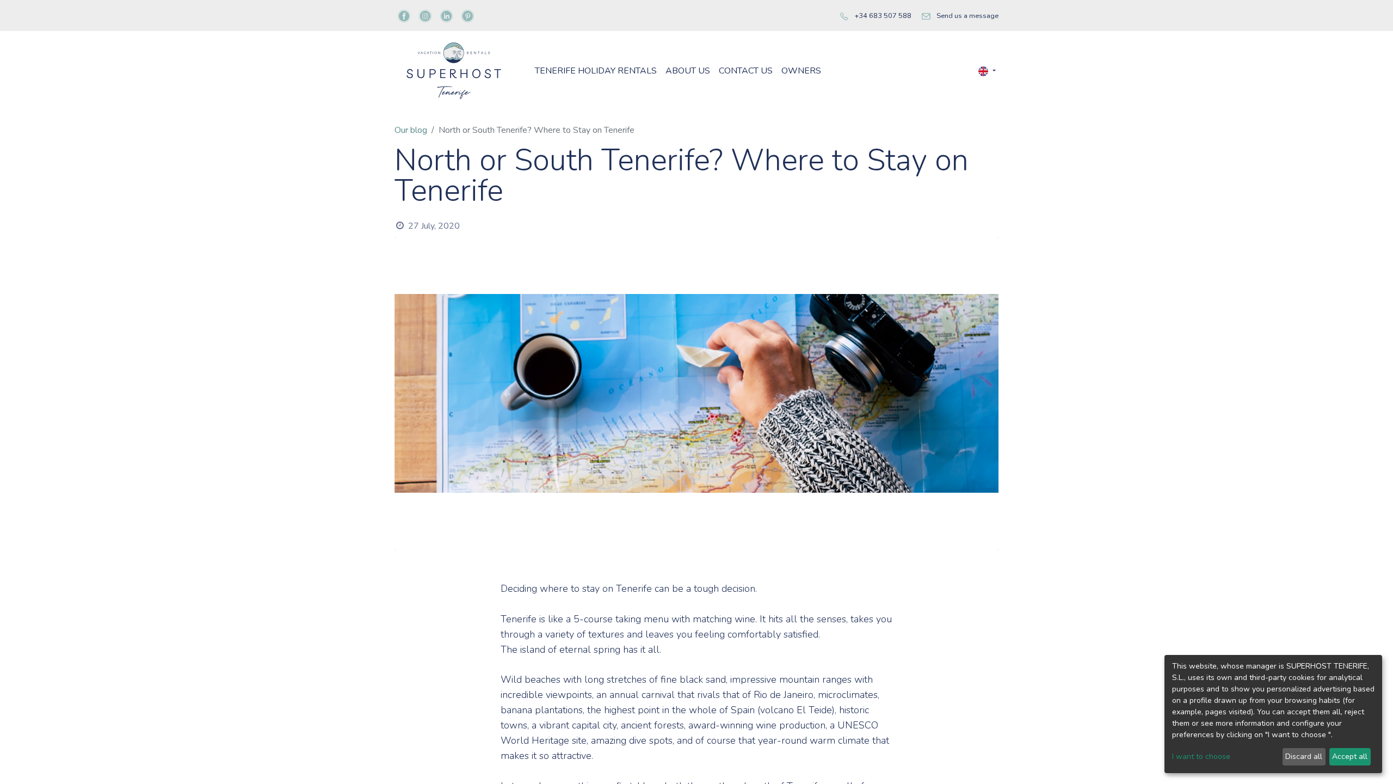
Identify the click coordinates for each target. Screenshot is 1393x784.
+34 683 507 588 (882, 16)
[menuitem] (596, 71)
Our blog (411, 130)
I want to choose (1201, 756)
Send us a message (967, 16)
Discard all (1303, 756)
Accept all (1349, 756)
